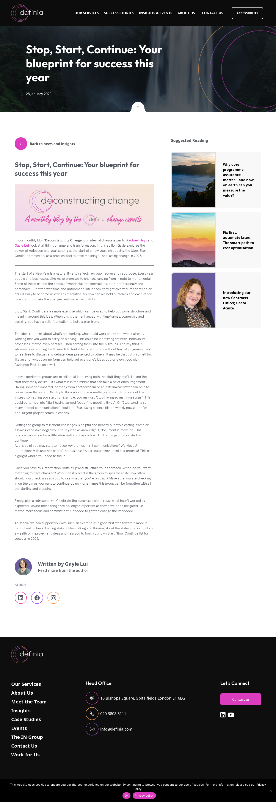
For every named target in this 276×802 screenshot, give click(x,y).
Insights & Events (155, 13)
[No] (270, 790)
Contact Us (212, 13)
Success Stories (119, 13)
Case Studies (26, 719)
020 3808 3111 (113, 713)
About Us (186, 13)
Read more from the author (63, 570)
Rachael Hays (136, 240)
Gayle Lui (22, 245)
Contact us (241, 699)
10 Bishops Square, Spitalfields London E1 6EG (142, 698)
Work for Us (25, 754)
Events (19, 728)
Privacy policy (144, 795)
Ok (127, 795)
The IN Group (27, 737)
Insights (21, 710)
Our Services (86, 13)
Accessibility (247, 13)
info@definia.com (116, 729)
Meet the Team (29, 701)
